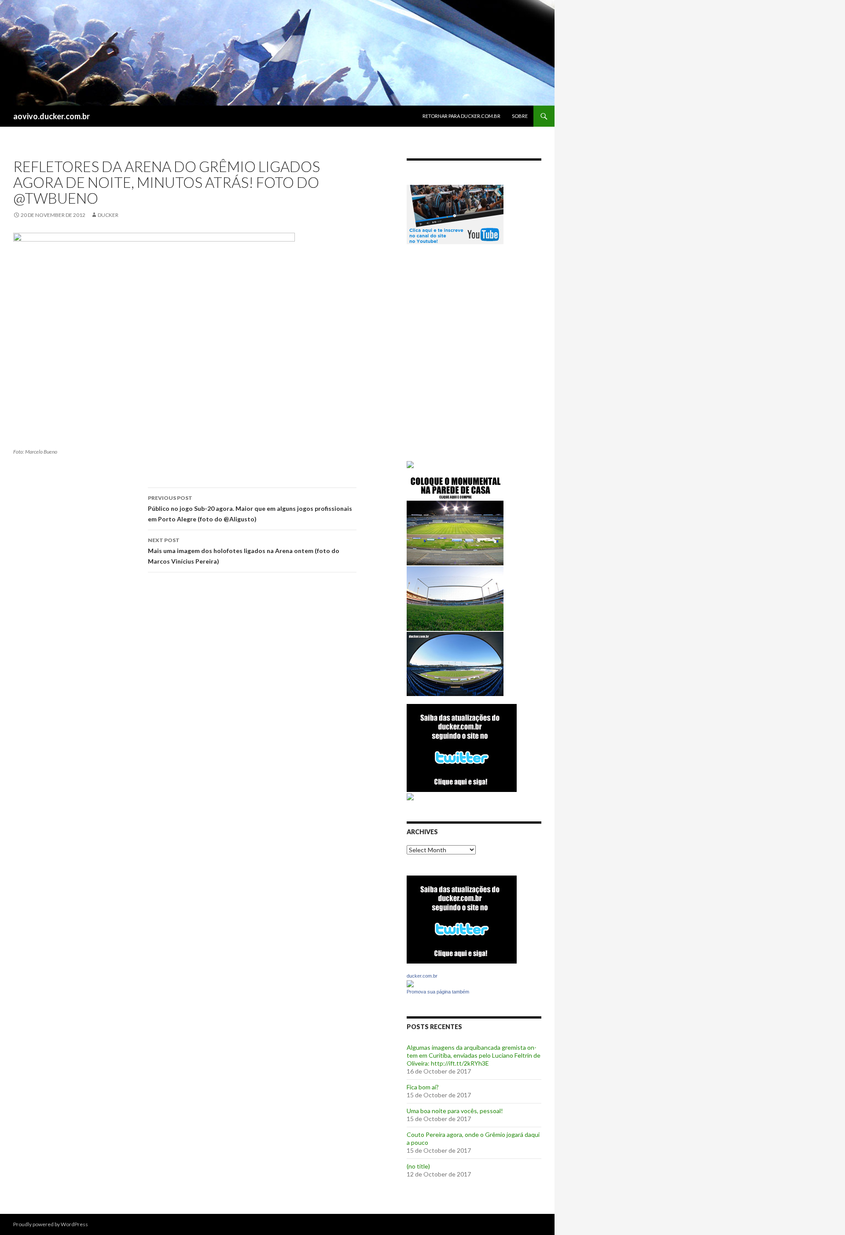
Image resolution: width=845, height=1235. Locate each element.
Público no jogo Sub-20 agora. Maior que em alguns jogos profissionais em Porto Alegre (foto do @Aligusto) (250, 509)
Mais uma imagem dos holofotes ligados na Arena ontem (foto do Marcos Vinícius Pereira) (243, 551)
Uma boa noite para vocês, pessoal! (455, 1110)
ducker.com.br (422, 975)
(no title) (418, 1166)
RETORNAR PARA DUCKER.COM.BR (461, 116)
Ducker (108, 215)
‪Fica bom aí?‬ (423, 1087)
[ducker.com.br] (410, 983)
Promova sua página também (438, 991)
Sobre (520, 116)
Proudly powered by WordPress (50, 1224)
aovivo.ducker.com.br (51, 116)
